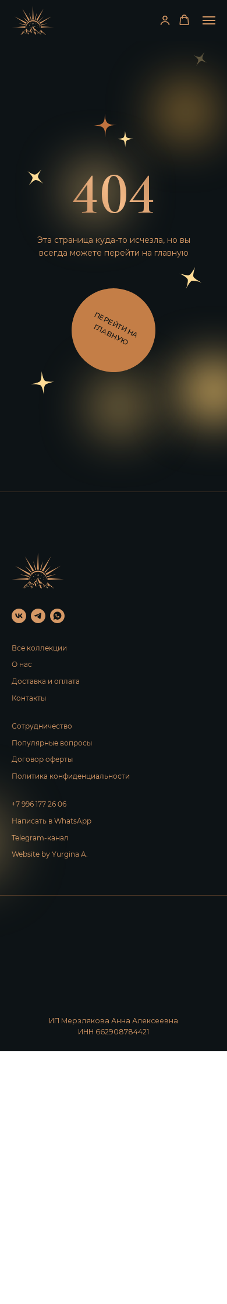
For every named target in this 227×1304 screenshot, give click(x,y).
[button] (165, 20)
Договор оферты (42, 759)
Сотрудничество (42, 726)
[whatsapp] (57, 616)
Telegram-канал (40, 837)
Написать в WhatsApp (51, 821)
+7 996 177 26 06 (39, 804)
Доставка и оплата (46, 681)
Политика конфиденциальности (71, 776)
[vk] (19, 616)
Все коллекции (39, 648)
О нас (22, 664)
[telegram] (38, 616)
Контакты (29, 698)
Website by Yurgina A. (50, 854)
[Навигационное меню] (209, 20)
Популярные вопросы (52, 742)
